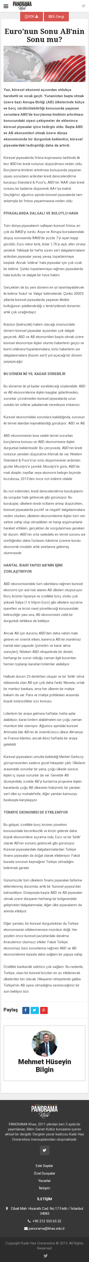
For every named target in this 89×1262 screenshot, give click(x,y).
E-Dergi (58, 17)
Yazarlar (44, 1181)
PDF (31, 17)
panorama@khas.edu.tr (47, 1228)
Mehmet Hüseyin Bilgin (44, 1066)
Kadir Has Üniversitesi (38, 1243)
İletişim (44, 1188)
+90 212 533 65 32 (47, 1221)
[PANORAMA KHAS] (22, 6)
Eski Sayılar (44, 1166)
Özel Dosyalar (44, 1173)
